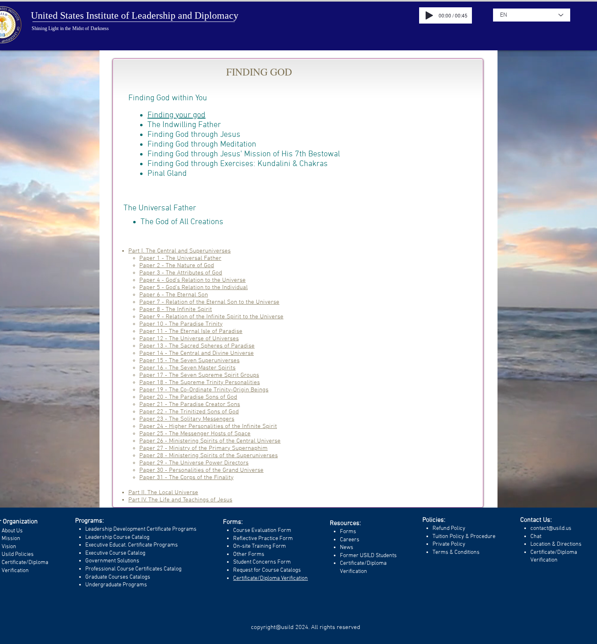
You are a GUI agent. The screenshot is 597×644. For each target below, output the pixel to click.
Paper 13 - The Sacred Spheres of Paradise (197, 346)
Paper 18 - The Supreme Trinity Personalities (199, 382)
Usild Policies (18, 554)
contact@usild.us (550, 528)
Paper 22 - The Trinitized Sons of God (189, 411)
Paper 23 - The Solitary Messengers (186, 419)
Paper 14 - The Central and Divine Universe (196, 353)
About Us (12, 530)
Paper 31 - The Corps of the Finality (186, 477)
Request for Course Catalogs (267, 570)
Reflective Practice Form (263, 538)
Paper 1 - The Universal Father (180, 258)
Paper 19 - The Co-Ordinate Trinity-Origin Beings (203, 389)
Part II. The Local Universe (163, 492)
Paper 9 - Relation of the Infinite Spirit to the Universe (211, 316)
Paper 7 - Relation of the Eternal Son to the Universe (209, 302)
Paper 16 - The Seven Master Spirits (187, 368)
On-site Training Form (259, 546)
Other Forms (248, 554)
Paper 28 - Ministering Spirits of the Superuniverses (208, 455)
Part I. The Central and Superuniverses (179, 251)
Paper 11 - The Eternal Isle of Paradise (190, 331)
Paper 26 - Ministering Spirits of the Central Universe (210, 441)
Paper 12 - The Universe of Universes (189, 338)
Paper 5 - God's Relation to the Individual (193, 287)
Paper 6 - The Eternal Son (173, 294)
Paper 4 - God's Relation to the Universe (192, 280)
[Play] (429, 15)
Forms (348, 531)
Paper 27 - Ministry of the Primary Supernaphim (203, 448)
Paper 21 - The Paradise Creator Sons (189, 404)
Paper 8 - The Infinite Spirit (175, 309)
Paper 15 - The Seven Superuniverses (189, 360)
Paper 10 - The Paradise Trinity (181, 324)
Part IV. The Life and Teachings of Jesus (180, 500)
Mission (11, 538)
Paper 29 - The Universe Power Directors (194, 463)
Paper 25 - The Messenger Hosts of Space (195, 433)
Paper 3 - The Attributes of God (180, 273)
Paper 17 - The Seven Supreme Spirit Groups (199, 375)
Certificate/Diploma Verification (270, 578)
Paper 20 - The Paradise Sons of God (188, 397)
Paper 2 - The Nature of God (176, 265)
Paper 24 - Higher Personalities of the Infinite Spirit (208, 426)
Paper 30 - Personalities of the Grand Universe (201, 470)
